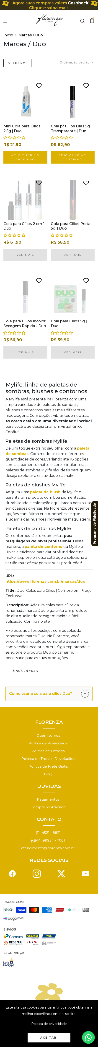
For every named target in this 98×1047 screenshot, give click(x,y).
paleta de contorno (43, 546)
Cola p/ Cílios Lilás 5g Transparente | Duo (70, 128)
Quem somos (48, 735)
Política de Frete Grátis (48, 766)
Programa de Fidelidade (95, 523)
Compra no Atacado (48, 807)
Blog (48, 774)
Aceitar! (49, 1037)
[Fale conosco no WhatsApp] (88, 1037)
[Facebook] (12, 873)
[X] (61, 873)
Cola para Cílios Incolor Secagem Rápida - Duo (24, 323)
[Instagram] (37, 873)
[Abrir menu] (11, 20)
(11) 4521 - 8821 (48, 832)
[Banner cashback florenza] (49, 5)
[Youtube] (86, 873)
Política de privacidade (49, 1024)
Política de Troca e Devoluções (48, 758)
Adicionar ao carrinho (25, 157)
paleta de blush (45, 492)
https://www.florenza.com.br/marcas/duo (45, 581)
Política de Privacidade (48, 743)
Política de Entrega (48, 751)
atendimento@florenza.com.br (48, 848)
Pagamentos (48, 799)
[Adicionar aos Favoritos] (39, 85)
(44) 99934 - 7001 (50, 840)
